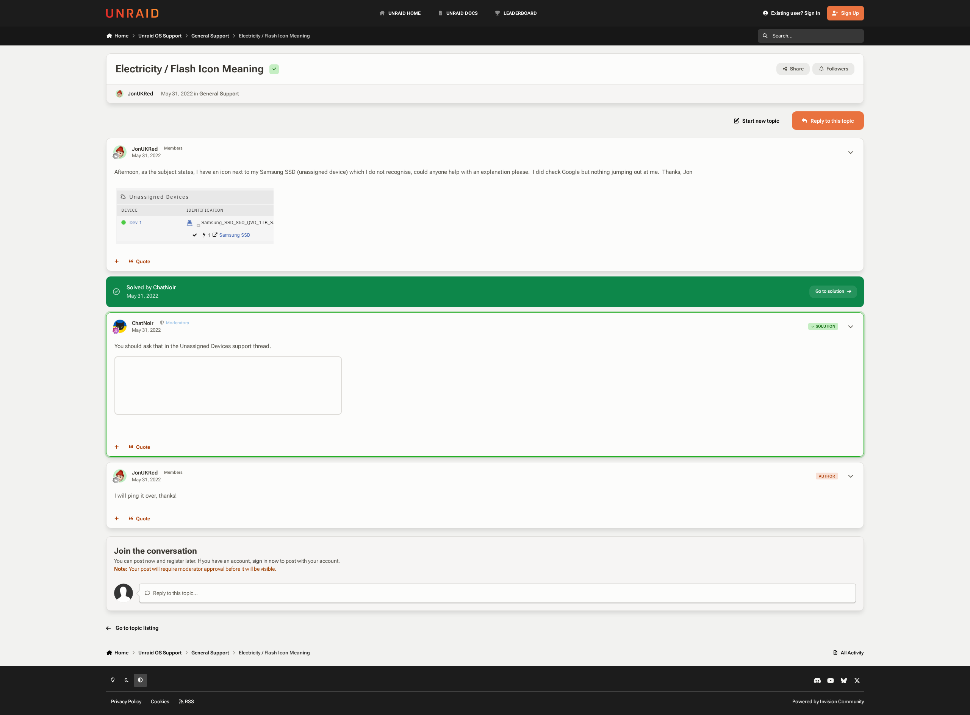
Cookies (160, 701)
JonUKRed (140, 94)
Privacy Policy (126, 701)
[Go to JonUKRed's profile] (120, 94)
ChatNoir (142, 323)
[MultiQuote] (117, 262)
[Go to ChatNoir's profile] (120, 326)
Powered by (828, 701)
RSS (189, 701)
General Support (219, 94)
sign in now (265, 561)
